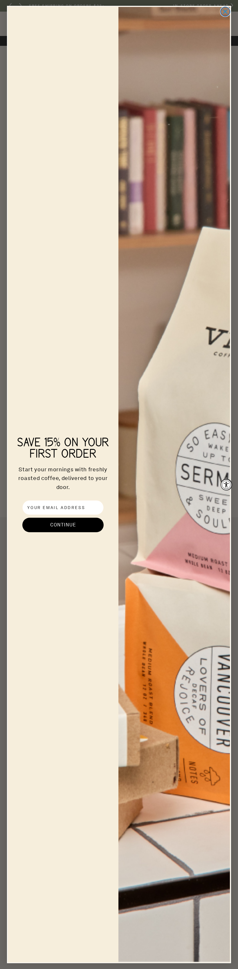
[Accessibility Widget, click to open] (226, 484)
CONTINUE (63, 525)
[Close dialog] (225, 11)
